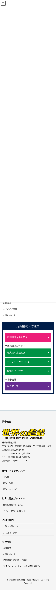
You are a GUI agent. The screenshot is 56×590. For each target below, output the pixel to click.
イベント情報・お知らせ (14, 511)
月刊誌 (6, 477)
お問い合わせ (9, 315)
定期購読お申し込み (17, 337)
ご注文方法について (12, 526)
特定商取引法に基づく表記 (15, 560)
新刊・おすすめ (10, 489)
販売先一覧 (13, 386)
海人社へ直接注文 (16, 352)
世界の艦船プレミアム (13, 505)
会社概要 (7, 548)
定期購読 (7, 303)
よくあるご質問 (10, 309)
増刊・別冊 (8, 483)
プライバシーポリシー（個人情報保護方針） (23, 566)
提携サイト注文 (15, 371)
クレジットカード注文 (18, 362)
